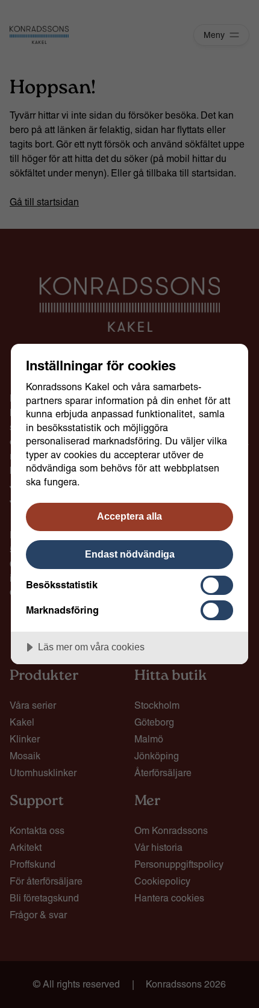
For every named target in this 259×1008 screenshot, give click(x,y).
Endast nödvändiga (130, 554)
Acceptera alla (129, 516)
